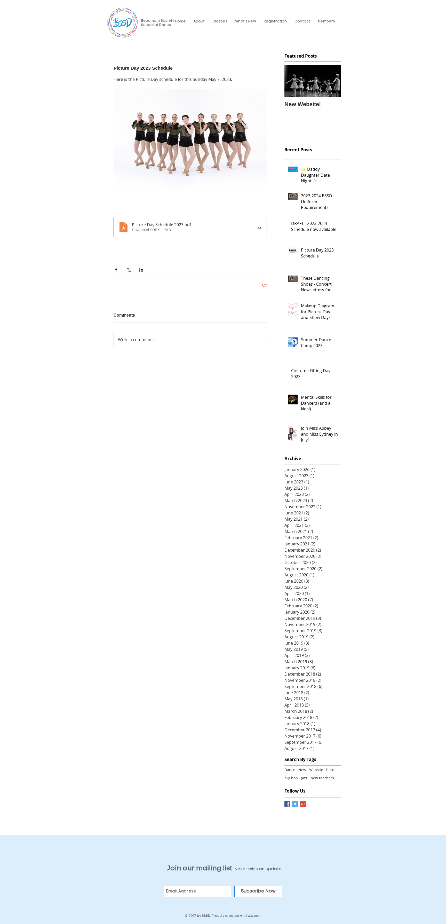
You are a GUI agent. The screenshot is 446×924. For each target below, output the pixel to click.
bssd (330, 769)
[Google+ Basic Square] (303, 804)
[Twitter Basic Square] (295, 804)
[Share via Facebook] (116, 269)
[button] (199, 21)
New (302, 769)
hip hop (291, 778)
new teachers (322, 778)
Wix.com (254, 916)
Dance (289, 769)
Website (316, 769)
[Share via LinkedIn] (141, 269)
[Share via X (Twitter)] (128, 269)
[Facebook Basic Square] (287, 804)
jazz (304, 778)
